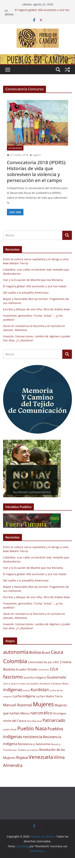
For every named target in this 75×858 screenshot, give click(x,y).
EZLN (54, 669)
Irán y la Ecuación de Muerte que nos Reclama (33, 280)
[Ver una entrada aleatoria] (67, 69)
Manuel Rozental (17, 704)
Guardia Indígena (34, 677)
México (25, 713)
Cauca (57, 652)
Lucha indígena (24, 696)
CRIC (56, 662)
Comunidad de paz (40, 662)
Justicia (26, 690)
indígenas (12, 689)
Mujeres (43, 704)
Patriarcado (53, 720)
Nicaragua (59, 713)
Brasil (46, 652)
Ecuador (21, 669)
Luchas (40, 696)
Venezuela (41, 756)
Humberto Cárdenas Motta (54, 683)
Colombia (15, 661)
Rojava (22, 757)
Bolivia (35, 652)
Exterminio (43, 669)
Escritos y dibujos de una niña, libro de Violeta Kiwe (36, 309)
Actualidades (15, 148)
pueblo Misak (10, 729)
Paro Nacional (34, 721)
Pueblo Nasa (32, 728)
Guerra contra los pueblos (25, 683)
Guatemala (56, 677)
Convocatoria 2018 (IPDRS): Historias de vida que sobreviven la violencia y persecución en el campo (36, 171)
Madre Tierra (54, 696)
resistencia (32, 736)
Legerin (37, 154)
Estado (33, 669)
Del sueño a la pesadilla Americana (25, 292)
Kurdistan (40, 689)
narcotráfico (41, 713)
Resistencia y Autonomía (34, 744)
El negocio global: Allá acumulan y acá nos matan (35, 286)
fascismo (13, 676)
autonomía (15, 651)
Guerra (6, 683)
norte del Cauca (14, 721)
